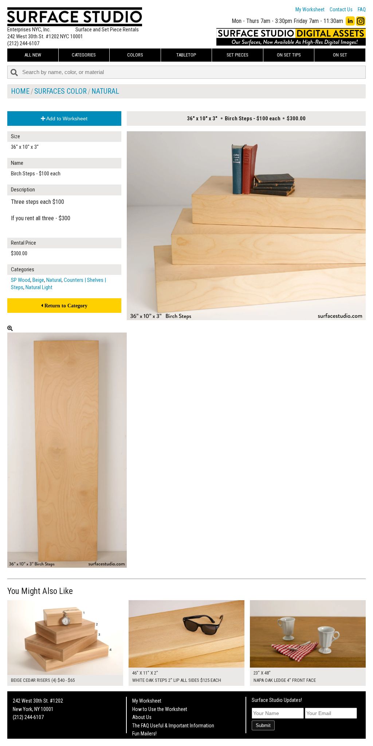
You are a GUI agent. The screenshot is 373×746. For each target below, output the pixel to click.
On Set (340, 55)
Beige (38, 280)
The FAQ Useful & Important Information (173, 725)
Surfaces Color (60, 91)
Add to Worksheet (66, 118)
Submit (263, 725)
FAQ (362, 9)
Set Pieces (237, 55)
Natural (105, 91)
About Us (142, 717)
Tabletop (186, 55)
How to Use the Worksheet (159, 709)
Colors (135, 55)
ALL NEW (32, 55)
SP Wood (20, 280)
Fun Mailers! (144, 734)
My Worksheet (310, 9)
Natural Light (38, 287)
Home (20, 91)
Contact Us (341, 9)
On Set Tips (289, 55)
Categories (84, 55)
